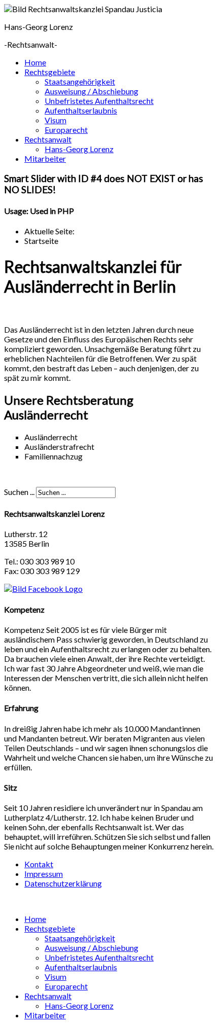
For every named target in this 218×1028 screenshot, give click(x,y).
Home (35, 62)
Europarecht (66, 129)
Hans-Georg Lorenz (79, 149)
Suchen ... (19, 492)
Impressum (43, 873)
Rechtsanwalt (47, 139)
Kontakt (38, 864)
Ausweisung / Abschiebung (91, 91)
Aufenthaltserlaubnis (81, 110)
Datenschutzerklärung (63, 883)
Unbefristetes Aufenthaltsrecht (99, 100)
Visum (55, 120)
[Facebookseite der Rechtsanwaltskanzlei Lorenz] (43, 588)
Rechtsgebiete (49, 72)
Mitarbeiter (45, 158)
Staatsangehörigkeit (80, 81)
